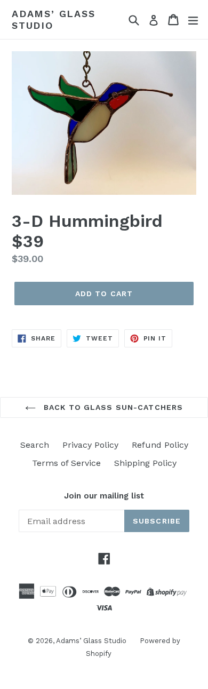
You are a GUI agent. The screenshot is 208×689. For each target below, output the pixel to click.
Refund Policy (160, 445)
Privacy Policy (90, 445)
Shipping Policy (145, 463)
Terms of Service (66, 463)
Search (34, 445)
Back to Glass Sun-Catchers (112, 407)
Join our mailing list (104, 496)
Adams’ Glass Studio (53, 19)
